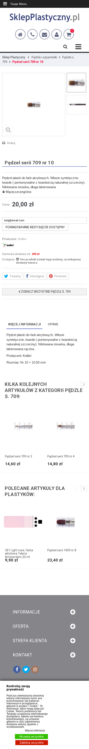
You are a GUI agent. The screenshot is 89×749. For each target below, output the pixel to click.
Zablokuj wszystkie (32, 742)
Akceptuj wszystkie (31, 736)
